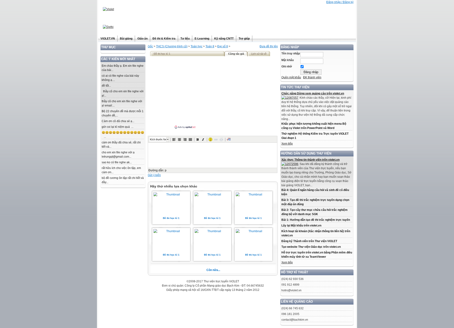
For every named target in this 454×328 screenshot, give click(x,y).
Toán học (196, 46)
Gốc (150, 46)
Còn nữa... (213, 270)
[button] (174, 139)
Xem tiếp (287, 143)
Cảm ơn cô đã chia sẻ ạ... (118, 121)
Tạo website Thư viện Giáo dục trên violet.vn (311, 246)
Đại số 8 (222, 46)
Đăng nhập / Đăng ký (340, 2)
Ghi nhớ (286, 66)
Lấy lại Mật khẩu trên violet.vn (301, 225)
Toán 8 (209, 46)
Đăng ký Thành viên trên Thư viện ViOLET (309, 241)
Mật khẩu (287, 60)
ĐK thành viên (312, 77)
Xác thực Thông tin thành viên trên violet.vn (310, 159)
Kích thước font (158, 139)
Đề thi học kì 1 (171, 218)
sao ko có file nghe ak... (117, 162)
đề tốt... (106, 85)
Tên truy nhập (290, 53)
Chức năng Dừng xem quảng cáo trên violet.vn (312, 93)
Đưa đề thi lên (269, 46)
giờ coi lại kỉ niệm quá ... (117, 127)
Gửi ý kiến (154, 175)
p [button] (165, 170)
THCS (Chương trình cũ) (172, 46)
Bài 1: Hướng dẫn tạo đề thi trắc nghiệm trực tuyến (315, 220)
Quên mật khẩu (291, 77)
